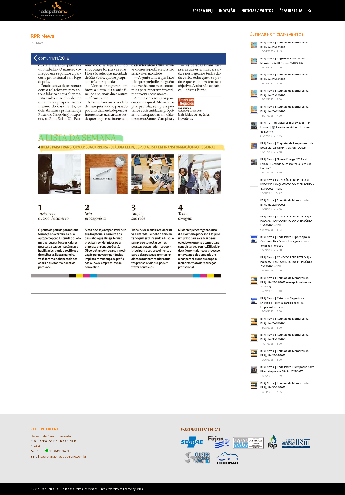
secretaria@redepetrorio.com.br (63, 456)
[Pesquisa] (309, 10)
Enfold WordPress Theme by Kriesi (121, 489)
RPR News (42, 36)
